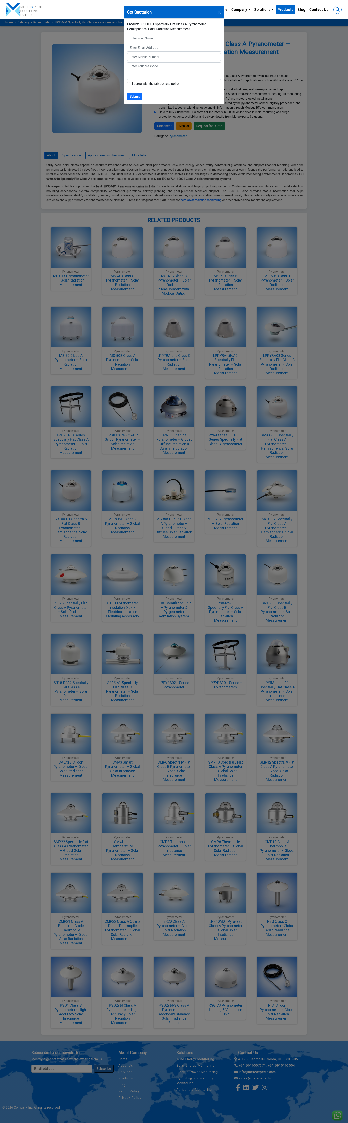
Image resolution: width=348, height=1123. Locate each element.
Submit (135, 96)
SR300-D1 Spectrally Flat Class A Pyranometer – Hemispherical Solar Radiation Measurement (168, 26)
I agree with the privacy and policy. (156, 84)
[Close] (219, 12)
